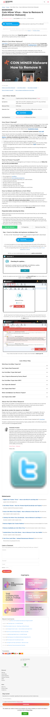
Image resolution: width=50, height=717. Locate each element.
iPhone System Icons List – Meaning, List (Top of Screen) (17, 626)
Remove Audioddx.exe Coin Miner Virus (14, 528)
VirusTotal (41, 419)
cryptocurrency (32, 45)
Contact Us (3, 690)
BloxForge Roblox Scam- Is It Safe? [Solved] (18, 634)
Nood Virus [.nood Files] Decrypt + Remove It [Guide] (17, 631)
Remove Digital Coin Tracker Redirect (13, 523)
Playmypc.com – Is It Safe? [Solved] (15, 623)
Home (3, 7)
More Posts (12, 446)
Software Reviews (5, 677)
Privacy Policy (36, 30)
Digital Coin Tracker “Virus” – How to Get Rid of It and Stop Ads (20, 499)
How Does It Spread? (32, 87)
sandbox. (14, 176)
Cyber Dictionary (5, 675)
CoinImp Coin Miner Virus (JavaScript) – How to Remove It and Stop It (22, 517)
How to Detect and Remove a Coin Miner (24, 90)
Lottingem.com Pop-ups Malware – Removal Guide (17, 642)
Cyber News (4, 674)
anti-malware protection (18, 178)
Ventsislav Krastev (7, 18)
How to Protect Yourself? (7, 90)
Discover (3, 670)
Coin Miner (5, 43)
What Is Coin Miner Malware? (8, 87)
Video (2, 678)
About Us (3, 686)
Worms (4, 137)
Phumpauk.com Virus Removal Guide (15, 639)
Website (18, 446)
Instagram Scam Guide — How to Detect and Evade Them (20, 628)
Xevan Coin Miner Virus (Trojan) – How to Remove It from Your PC (21, 511)
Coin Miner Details (21, 87)
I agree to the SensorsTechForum (13, 701)
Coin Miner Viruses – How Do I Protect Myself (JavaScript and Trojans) (22, 505)
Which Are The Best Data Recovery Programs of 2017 (22, 620)
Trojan (7, 7)
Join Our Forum (20, 117)
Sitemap (3, 672)
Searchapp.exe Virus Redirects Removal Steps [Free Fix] (19, 637)
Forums (3, 680)
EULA (29, 30)
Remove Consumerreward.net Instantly (17, 645)
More (2, 684)
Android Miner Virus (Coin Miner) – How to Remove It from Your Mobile (22, 532)
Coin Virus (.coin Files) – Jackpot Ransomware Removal (18, 538)
